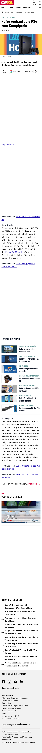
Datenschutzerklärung (10, 700)
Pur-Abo (5, 713)
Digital (7, 12)
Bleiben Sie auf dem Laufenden (14, 673)
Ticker (3, 7)
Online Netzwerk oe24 (10, 688)
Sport (11, 7)
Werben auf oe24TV (9, 711)
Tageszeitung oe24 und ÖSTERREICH (16, 724)
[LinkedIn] (21, 681)
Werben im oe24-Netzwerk (12, 708)
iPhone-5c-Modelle (14, 252)
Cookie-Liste (6, 703)
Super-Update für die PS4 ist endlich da (21, 467)
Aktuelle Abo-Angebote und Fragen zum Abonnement (17, 738)
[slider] (12, 520)
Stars (18, 7)
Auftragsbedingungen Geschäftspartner (16, 732)
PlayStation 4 (8, 144)
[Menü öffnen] (40, 7)
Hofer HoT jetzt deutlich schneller (20, 476)
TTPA (3, 744)
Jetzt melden (33, 483)
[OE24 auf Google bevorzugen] (35, 71)
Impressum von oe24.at (10, 716)
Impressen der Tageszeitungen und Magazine (18, 742)
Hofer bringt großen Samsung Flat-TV (18, 265)
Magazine (27, 7)
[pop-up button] (33, 520)
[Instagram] (9, 681)
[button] (21, 512)
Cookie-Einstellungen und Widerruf (15, 705)
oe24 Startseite (7, 695)
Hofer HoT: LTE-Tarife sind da (21, 218)
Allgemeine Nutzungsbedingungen (15, 698)
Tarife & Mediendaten (10, 734)
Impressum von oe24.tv (10, 718)
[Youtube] (15, 681)
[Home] (2, 12)
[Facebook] (3, 681)
